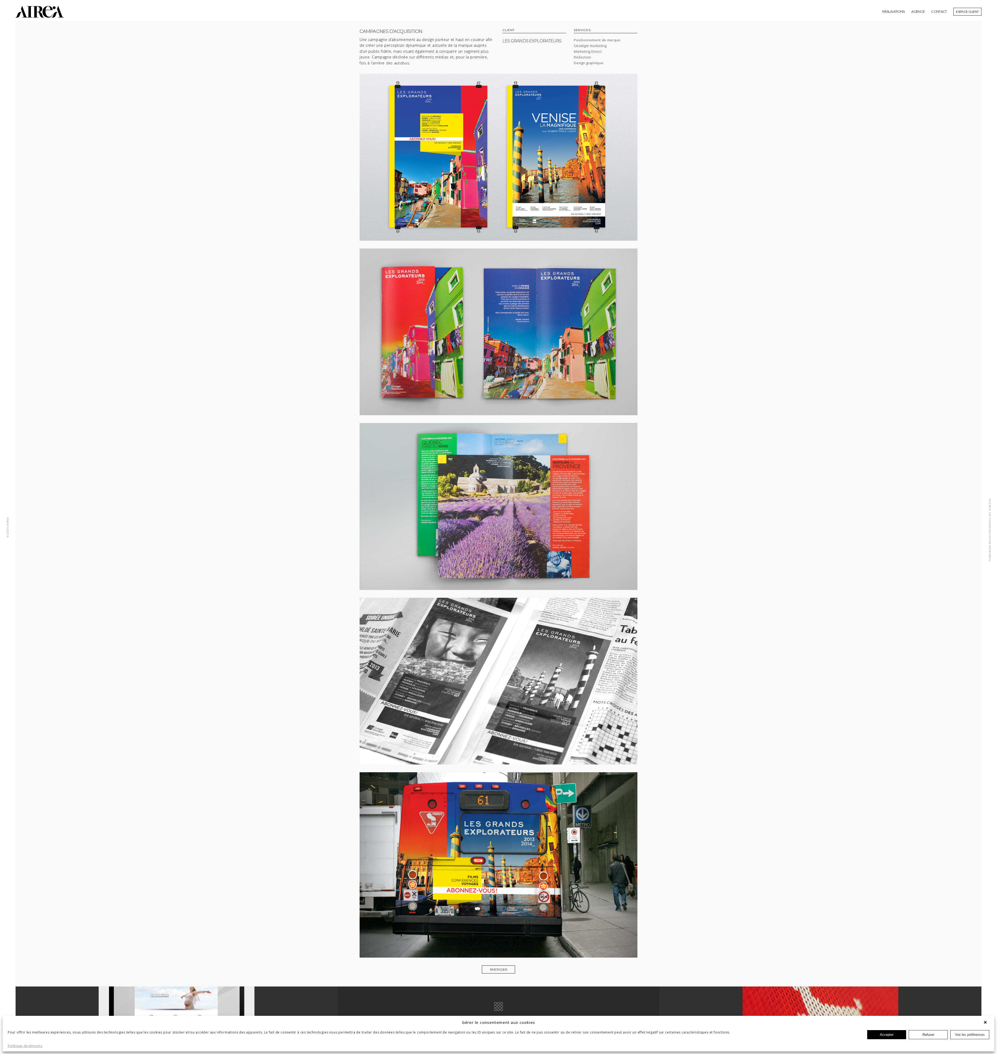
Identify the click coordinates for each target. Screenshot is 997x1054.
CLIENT (508, 30)
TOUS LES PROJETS (498, 1019)
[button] (986, 1022)
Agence (918, 11)
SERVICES (582, 30)
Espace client (967, 12)
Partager (498, 969)
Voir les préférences (970, 1035)
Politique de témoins (25, 1046)
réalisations (893, 11)
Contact (939, 11)
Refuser (928, 1035)
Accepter (886, 1035)
